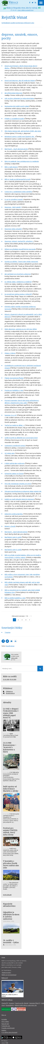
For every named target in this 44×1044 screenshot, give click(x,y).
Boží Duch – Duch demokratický (16, 149)
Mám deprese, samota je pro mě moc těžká (21, 329)
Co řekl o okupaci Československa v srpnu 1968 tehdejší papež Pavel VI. (10, 713)
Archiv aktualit (7, 895)
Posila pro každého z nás (14, 390)
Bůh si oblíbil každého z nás (15, 598)
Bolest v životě (10, 526)
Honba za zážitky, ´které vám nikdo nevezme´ (21, 261)
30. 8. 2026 (13, 679)
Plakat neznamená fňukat (14, 378)
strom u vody (14, 658)
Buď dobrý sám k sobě (13, 537)
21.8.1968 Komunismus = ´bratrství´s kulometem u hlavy (9, 747)
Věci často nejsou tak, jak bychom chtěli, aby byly (23, 131)
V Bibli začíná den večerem (14, 463)
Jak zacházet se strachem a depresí (18, 274)
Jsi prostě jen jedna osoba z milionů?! (18, 294)
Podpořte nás (6, 1026)
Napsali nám (5, 1024)
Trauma (7, 632)
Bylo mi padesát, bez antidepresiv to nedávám (22, 161)
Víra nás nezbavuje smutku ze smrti (18, 484)
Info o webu (5, 1021)
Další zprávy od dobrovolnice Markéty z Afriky (10, 788)
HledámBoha (10, 1005)
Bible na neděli (10, 676)
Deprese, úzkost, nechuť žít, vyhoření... (19, 241)
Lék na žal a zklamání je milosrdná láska (19, 98)
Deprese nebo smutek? (13, 229)
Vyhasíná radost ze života (14, 473)
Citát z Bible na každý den (25, 10)
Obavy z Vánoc (10, 353)
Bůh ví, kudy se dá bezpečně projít (17, 179)
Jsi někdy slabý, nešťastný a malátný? (18, 282)
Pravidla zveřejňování (8, 1028)
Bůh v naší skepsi (11, 167)
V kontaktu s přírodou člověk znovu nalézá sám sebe (11, 864)
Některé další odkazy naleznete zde (26, 1005)
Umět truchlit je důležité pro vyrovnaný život (21, 438)
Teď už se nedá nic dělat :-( (14, 425)
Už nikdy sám (9, 453)
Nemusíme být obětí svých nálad (17, 106)
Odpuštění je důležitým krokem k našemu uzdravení (11, 915)
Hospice (11, 1003)
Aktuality (7, 702)
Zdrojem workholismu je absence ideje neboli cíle (23, 491)
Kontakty (4, 1019)
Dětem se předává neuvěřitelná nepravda (20, 249)
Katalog (4, 1030)
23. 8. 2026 (6, 679)
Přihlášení (7, 688)
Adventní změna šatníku (14, 514)
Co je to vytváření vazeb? (14, 199)
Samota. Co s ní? (11, 415)
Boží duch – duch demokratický (16, 532)
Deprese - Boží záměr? (13, 207)
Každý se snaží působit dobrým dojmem (19, 499)
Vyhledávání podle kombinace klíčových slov (18, 23)
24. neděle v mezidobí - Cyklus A (11, 942)
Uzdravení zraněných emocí (15, 445)
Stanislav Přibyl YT (34, 1003)
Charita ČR (5, 1003)
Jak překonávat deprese (13, 93)
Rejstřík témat (10, 646)
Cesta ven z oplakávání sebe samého (18, 192)
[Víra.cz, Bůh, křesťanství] (10, 3)
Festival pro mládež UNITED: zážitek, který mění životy (10, 831)
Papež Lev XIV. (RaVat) (21, 1003)
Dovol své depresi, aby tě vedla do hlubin (20, 80)
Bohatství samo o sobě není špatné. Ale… (20, 136)
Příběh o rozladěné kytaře (14, 119)
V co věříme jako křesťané (9, 1032)
